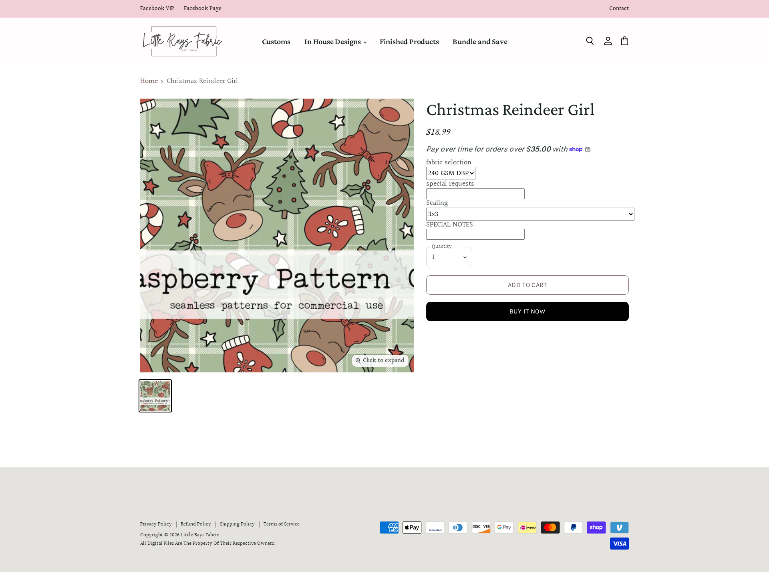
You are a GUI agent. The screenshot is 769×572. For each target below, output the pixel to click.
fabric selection (448, 162)
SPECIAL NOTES (449, 224)
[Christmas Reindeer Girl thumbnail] (155, 396)
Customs (276, 41)
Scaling (437, 203)
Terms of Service (282, 524)
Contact (619, 9)
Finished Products (409, 41)
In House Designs (333, 41)
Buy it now (527, 311)
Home (149, 81)
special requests (450, 184)
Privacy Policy (156, 524)
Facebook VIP (157, 9)
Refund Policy (196, 524)
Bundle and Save (480, 41)
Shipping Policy (237, 524)
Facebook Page (202, 9)
